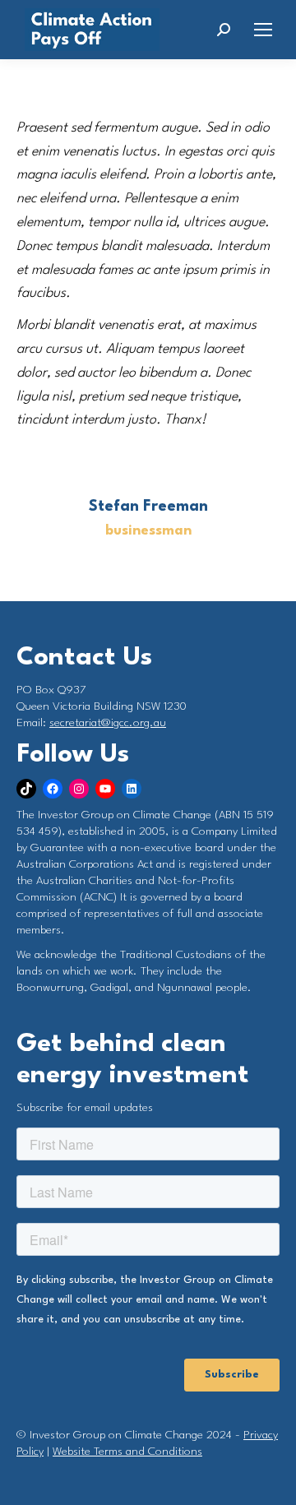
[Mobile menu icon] (263, 29)
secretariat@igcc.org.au (107, 723)
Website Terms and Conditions (127, 1451)
